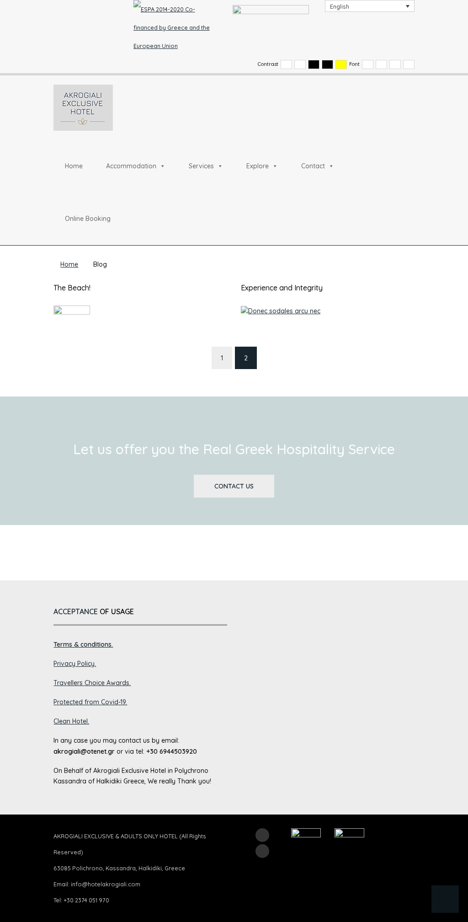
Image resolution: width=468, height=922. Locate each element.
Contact (313, 166)
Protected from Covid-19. (90, 702)
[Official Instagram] (262, 851)
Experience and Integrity (282, 287)
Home (74, 166)
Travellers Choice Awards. (92, 683)
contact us (234, 486)
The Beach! (71, 287)
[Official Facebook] (262, 835)
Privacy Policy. (74, 663)
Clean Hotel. (71, 721)
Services (201, 166)
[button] (445, 899)
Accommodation (131, 166)
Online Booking (88, 218)
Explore (257, 166)
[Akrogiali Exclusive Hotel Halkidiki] (83, 107)
